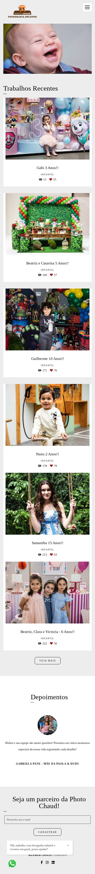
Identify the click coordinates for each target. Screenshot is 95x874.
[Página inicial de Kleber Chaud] (22, 11)
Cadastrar (47, 838)
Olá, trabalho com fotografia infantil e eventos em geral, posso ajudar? (32, 847)
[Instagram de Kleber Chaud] (47, 869)
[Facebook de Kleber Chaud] (42, 869)
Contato (60, 861)
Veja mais (47, 660)
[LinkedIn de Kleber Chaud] (53, 869)
